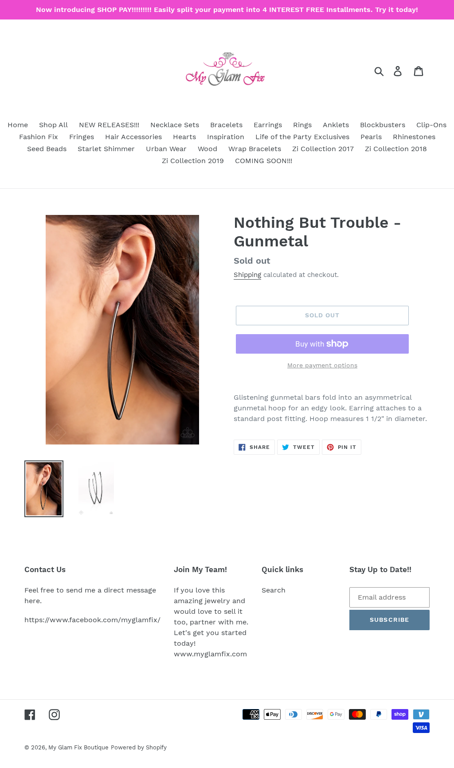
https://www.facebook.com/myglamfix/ (92, 620)
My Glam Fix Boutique (78, 747)
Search (274, 590)
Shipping (247, 275)
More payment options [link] (322, 365)
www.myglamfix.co (207, 654)
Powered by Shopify (139, 747)
